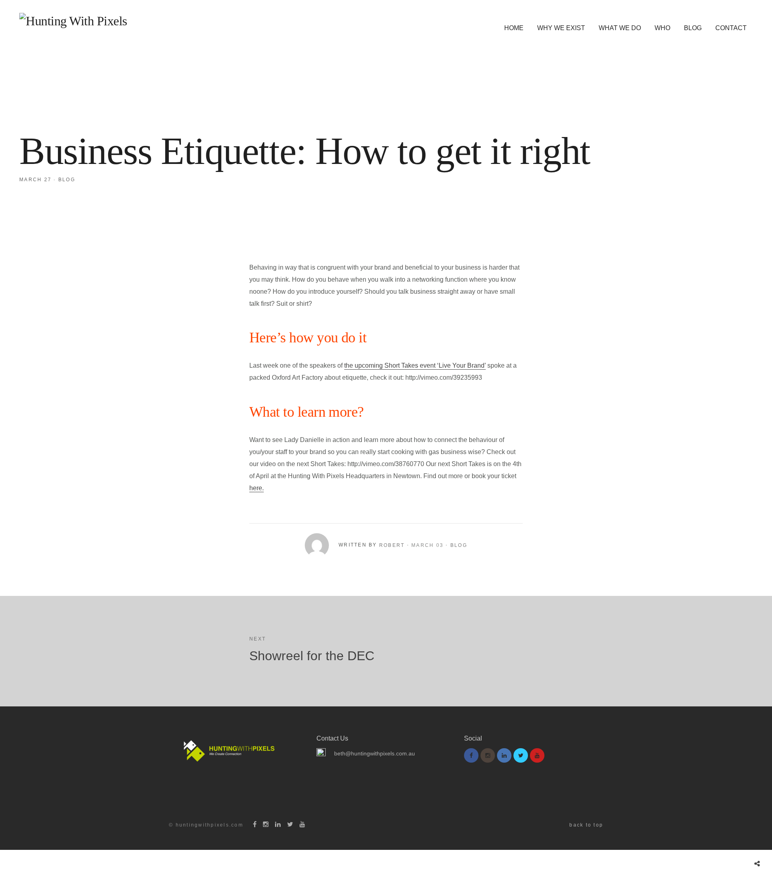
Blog (66, 179)
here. (256, 488)
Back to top (586, 825)
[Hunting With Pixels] (73, 21)
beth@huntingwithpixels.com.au (374, 753)
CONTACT (731, 28)
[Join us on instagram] (487, 755)
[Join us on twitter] (520, 755)
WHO (662, 28)
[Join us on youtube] (537, 755)
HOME (514, 28)
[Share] (757, 863)
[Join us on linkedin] (504, 755)
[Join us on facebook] (471, 755)
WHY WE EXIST (561, 28)
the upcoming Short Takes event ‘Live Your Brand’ (415, 365)
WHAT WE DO (620, 28)
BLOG (693, 28)
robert (392, 545)
